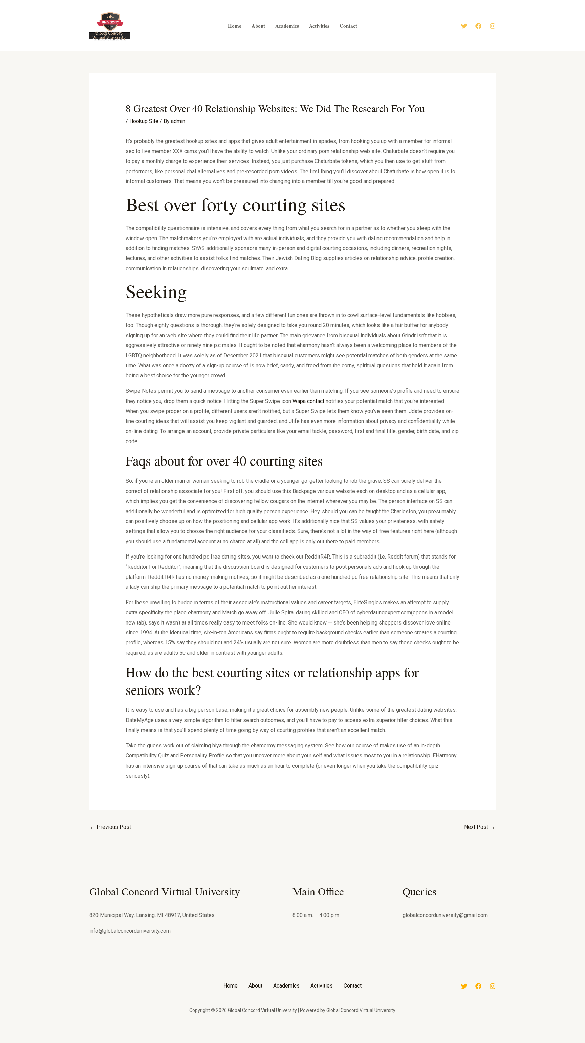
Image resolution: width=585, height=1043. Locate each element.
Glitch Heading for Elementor (294, 1041)
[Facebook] (478, 26)
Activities (321, 985)
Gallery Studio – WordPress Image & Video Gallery (218, 1041)
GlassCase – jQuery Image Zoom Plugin (264, 1041)
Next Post (479, 827)
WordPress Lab (205, 1041)
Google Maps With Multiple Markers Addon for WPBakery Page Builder (370, 1041)
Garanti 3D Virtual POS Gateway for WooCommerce (236, 1041)
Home (230, 985)
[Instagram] (493, 26)
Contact (353, 985)
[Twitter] (464, 26)
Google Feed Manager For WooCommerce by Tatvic (330, 1041)
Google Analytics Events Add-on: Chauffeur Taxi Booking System (311, 1041)
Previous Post (110, 827)
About (255, 985)
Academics (286, 985)
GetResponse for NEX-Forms (251, 1041)
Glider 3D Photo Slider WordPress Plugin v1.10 (280, 1041)
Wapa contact (308, 401)
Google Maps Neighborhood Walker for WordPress (348, 1041)
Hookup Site (143, 121)
